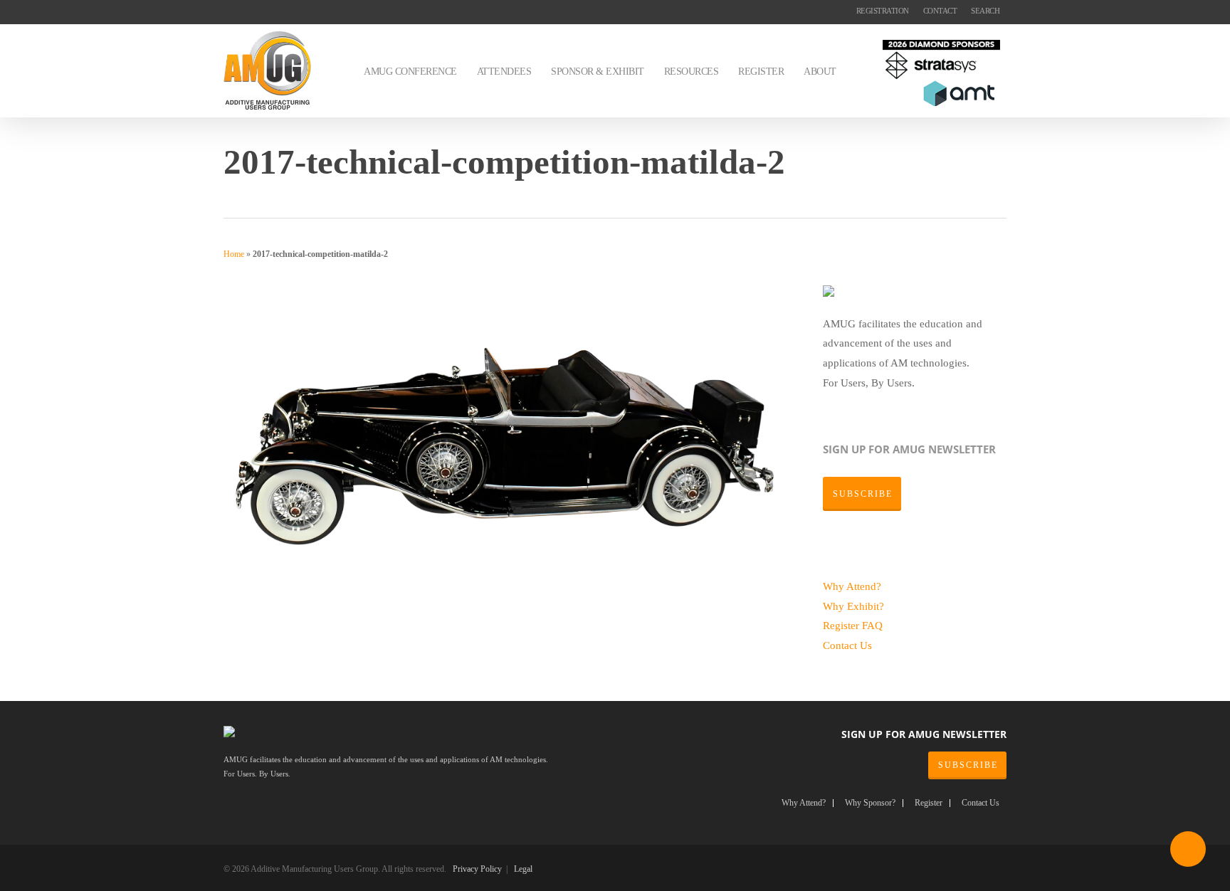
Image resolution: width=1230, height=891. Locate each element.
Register (842, 625)
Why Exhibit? (853, 606)
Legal (523, 869)
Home (234, 254)
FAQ (872, 625)
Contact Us (847, 645)
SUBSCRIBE (968, 765)
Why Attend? (852, 586)
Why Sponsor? (870, 803)
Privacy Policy (477, 869)
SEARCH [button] (985, 10)
